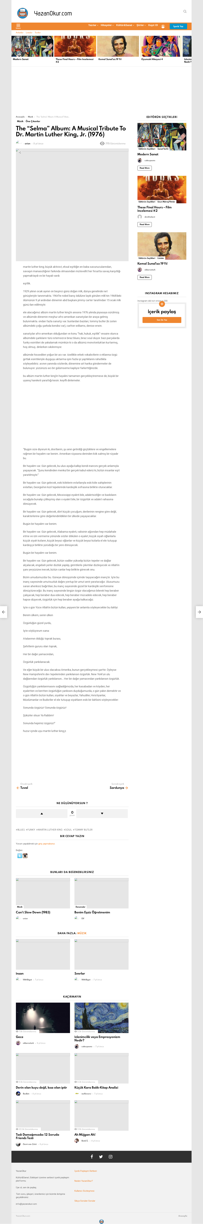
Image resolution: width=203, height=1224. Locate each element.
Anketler (19, 32)
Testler (38, 32)
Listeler (29, 32)
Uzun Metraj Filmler (166, 201)
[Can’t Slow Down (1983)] (43, 893)
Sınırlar (79, 973)
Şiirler (140, 25)
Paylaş (19, 152)
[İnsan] (43, 954)
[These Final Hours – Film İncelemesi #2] (75, 46)
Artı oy (41, 813)
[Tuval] (3, 612)
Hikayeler (106, 25)
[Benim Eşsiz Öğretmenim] (101, 893)
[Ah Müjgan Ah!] (101, 1115)
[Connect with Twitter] (20, 857)
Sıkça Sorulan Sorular (84, 1200)
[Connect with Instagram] (25, 857)
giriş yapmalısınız (46, 843)
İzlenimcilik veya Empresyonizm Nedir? (97, 1038)
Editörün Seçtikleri (147, 148)
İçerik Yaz (178, 26)
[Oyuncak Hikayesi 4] (161, 46)
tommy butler (83, 829)
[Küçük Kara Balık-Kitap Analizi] (101, 1068)
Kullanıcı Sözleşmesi (84, 1191)
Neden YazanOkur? (83, 1181)
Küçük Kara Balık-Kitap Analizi (96, 1087)
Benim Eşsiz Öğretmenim (92, 912)
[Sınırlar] (101, 954)
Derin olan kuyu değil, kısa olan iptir (41, 1087)
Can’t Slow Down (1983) (33, 912)
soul (68, 829)
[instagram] (110, 1156)
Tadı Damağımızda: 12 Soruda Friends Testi (37, 1136)
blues (21, 829)
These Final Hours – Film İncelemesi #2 (74, 60)
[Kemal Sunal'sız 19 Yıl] (118, 46)
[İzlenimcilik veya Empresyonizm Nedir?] (101, 1018)
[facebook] (92, 1156)
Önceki (12, 50)
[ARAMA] (185, 11)
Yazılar (92, 25)
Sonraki (190, 50)
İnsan (19, 973)
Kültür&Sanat (124, 25)
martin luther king (50, 829)
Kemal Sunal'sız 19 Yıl (110, 59)
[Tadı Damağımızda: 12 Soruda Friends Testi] (43, 1115)
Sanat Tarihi (163, 148)
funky (31, 829)
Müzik (19, 906)
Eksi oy (102, 813)
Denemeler (80, 906)
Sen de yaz (162, 320)
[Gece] (43, 1018)
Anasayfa (182, 1216)
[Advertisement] (101, 93)
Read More (145, 168)
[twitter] (101, 1156)
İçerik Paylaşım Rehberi (85, 1171)
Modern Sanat (20, 59)
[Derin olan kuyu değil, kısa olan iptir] (43, 1068)
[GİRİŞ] (163, 26)
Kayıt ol (153, 25)
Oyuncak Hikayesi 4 (152, 59)
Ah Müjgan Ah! (84, 1134)
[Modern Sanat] (32, 46)
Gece (19, 1037)
